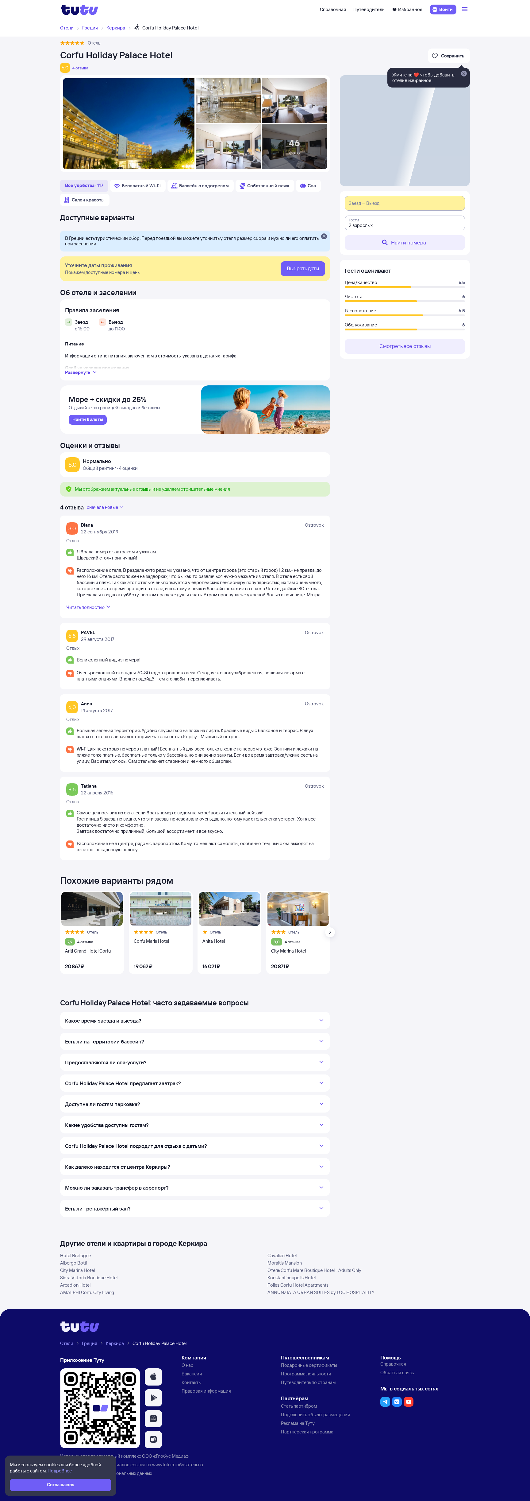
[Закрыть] (324, 237)
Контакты (192, 1382)
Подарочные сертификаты (309, 1365)
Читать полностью (85, 607)
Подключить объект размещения (315, 1414)
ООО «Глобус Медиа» (165, 1456)
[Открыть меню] (465, 9)
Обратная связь (397, 1372)
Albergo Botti (73, 1263)
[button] (153, 1377)
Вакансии (192, 1374)
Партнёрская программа (307, 1432)
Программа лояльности (306, 1374)
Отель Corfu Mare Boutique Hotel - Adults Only (314, 1270)
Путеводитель (369, 9)
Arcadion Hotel (75, 1285)
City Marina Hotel (77, 1270)
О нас (187, 1365)
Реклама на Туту (298, 1423)
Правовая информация (206, 1391)
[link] (88, 420)
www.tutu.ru (163, 1465)
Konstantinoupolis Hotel (291, 1278)
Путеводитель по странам (308, 1382)
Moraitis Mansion (284, 1263)
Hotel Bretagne (75, 1255)
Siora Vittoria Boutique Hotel (88, 1278)
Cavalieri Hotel (282, 1255)
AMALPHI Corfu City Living (87, 1292)
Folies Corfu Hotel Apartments (297, 1285)
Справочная (333, 9)
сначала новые (102, 507)
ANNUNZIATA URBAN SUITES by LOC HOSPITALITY (320, 1292)
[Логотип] (79, 9)
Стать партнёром (299, 1406)
